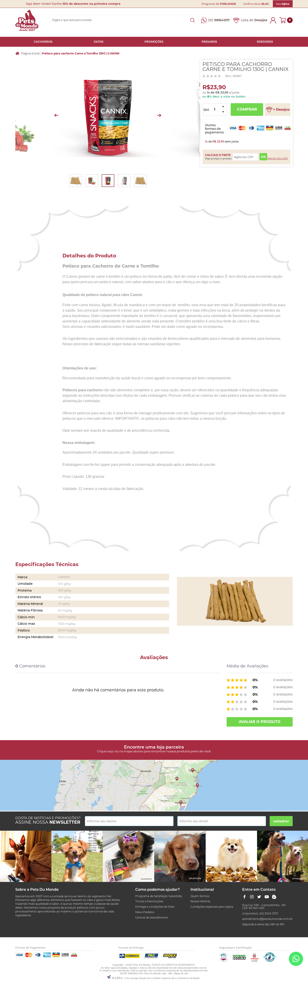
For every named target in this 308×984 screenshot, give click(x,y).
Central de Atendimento (151, 917)
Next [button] (159, 115)
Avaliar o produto (259, 722)
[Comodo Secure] (255, 961)
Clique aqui (105, 751)
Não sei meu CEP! (277, 158)
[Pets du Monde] (26, 20)
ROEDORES (265, 41)
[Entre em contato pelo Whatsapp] (296, 960)
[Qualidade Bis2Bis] (269, 961)
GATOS (98, 41)
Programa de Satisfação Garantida (158, 896)
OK (263, 157)
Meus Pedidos (144, 912)
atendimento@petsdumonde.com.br (267, 919)
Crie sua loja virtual (134, 978)
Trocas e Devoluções (149, 901)
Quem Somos (200, 896)
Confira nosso (256, 3)
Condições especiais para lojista (212, 906)
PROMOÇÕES (154, 41)
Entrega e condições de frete (154, 906)
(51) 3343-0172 (269, 913)
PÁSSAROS (209, 41)
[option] (107, 115)
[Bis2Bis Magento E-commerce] (223, 961)
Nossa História (200, 901)
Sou (282, 3)
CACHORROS (43, 41)
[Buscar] (193, 20)
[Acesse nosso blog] (274, 897)
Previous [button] (56, 115)
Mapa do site (181, 973)
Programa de (219, 3)
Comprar (247, 109)
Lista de (254, 20)
